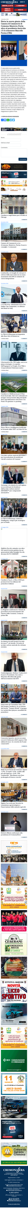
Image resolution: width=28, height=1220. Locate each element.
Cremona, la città (7, 5)
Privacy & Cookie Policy (14, 1204)
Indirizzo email (5, 143)
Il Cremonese (20, 5)
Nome (3, 137)
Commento (4, 147)
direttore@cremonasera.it (14, 1185)
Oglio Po (20, 10)
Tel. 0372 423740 (14, 1198)
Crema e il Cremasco (7, 9)
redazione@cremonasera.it (14, 1190)
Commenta (23, 159)
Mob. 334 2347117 (14, 1199)
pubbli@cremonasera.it (14, 1200)
